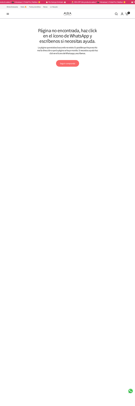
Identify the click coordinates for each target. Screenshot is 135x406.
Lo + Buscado (54, 7)
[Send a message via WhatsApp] (130, 391)
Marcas (45, 7)
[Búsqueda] (116, 14)
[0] (126, 14)
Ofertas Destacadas (12, 7)
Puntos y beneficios (34, 7)
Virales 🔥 (23, 7)
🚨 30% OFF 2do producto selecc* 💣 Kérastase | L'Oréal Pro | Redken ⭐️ (96, 2)
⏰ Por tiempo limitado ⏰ (54, 2)
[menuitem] (13, 7)
